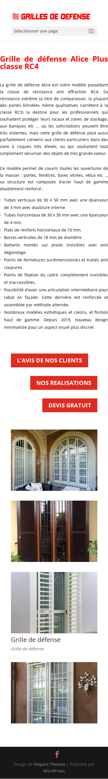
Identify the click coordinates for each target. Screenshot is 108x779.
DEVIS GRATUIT (69, 405)
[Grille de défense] (54, 631)
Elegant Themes (49, 764)
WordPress (54, 771)
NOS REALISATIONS (63, 383)
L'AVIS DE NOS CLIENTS (49, 360)
